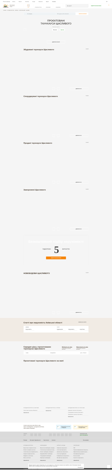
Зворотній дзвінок (84, 435)
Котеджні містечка (10, 10)
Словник (54, 1)
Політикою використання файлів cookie (63, 465)
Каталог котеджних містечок (29, 449)
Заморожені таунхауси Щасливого (75, 414)
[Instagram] (58, 434)
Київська (16, 10)
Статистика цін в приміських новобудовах (49, 449)
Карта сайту (52, 468)
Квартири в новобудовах (45, 457)
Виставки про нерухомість (62, 457)
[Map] (56, 383)
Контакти (53, 440)
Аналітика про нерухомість (62, 451)
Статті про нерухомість (62, 449)
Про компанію (86, 440)
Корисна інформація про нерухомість (81, 449)
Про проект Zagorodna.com (35, 440)
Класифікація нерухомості (79, 453)
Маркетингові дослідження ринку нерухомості (83, 451)
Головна (4, 10)
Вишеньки (55, 29)
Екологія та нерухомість (79, 457)
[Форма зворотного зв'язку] (66, 434)
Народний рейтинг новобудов (46, 453)
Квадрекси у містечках (28, 455)
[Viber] (31, 434)
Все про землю (77, 455)
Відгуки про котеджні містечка (30, 447)
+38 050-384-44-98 (83, 433)
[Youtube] (62, 434)
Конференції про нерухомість (63, 455)
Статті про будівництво (61, 453)
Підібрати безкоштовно (96, 5)
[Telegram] (39, 434)
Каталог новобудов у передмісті (46, 451)
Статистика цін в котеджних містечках (31, 451)
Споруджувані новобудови (45, 455)
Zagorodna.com (43, 465)
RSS (74, 447)
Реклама (25, 440)
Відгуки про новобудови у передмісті (47, 447)
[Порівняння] (108, 466)
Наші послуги (46, 440)
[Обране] (104, 5)
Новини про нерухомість (62, 447)
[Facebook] (50, 434)
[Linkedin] (70, 434)
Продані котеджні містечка (29, 453)
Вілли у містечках (27, 457)
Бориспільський (22, 10)
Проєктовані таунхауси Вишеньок (30, 410)
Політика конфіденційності (42, 468)
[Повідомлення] (108, 5)
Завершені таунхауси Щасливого (75, 410)
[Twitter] (54, 434)
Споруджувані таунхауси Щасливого (75, 412)
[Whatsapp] (35, 434)
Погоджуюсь (80, 467)
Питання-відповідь (6, 1)
